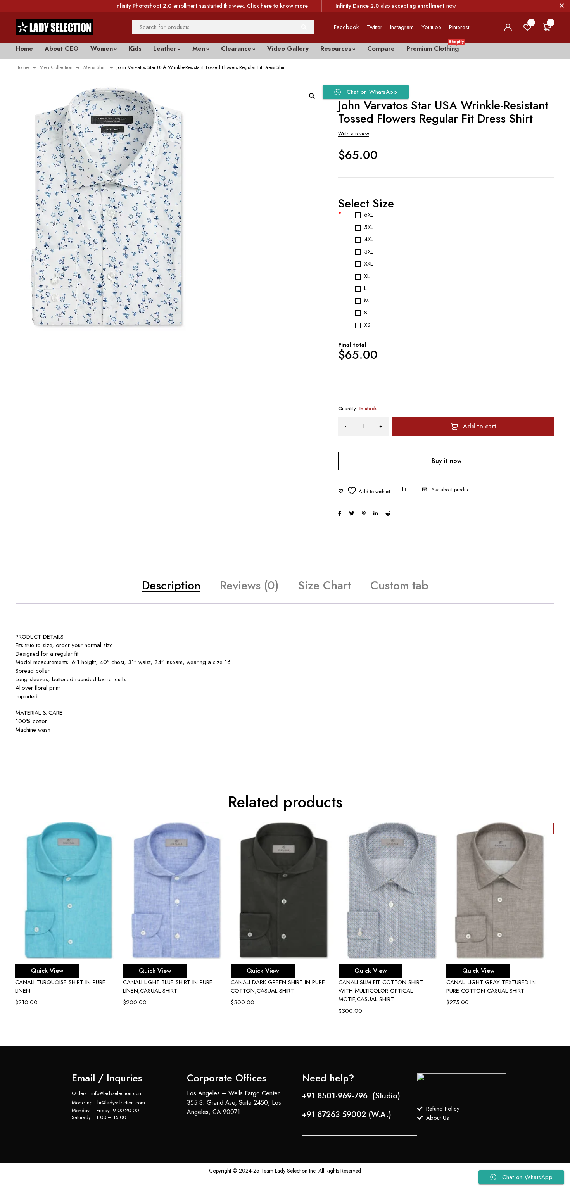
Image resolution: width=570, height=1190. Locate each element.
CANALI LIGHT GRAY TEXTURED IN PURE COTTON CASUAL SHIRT (491, 986)
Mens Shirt (94, 67)
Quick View (47, 970)
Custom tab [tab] (399, 585)
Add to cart (479, 426)
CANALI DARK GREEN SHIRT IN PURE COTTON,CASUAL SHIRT (278, 986)
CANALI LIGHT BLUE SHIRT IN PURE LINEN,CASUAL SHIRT (167, 986)
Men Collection (56, 67)
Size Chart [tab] (324, 585)
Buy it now (446, 460)
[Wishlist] (364, 491)
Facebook (346, 27)
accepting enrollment (418, 6)
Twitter (374, 27)
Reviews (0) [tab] (249, 585)
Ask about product (451, 489)
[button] (312, 96)
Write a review (353, 133)
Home (22, 67)
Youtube (431, 27)
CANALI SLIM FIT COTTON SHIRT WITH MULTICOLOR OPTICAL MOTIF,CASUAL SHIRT (381, 990)
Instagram (402, 27)
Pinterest (459, 27)
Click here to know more (277, 6)
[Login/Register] (508, 27)
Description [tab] (171, 585)
